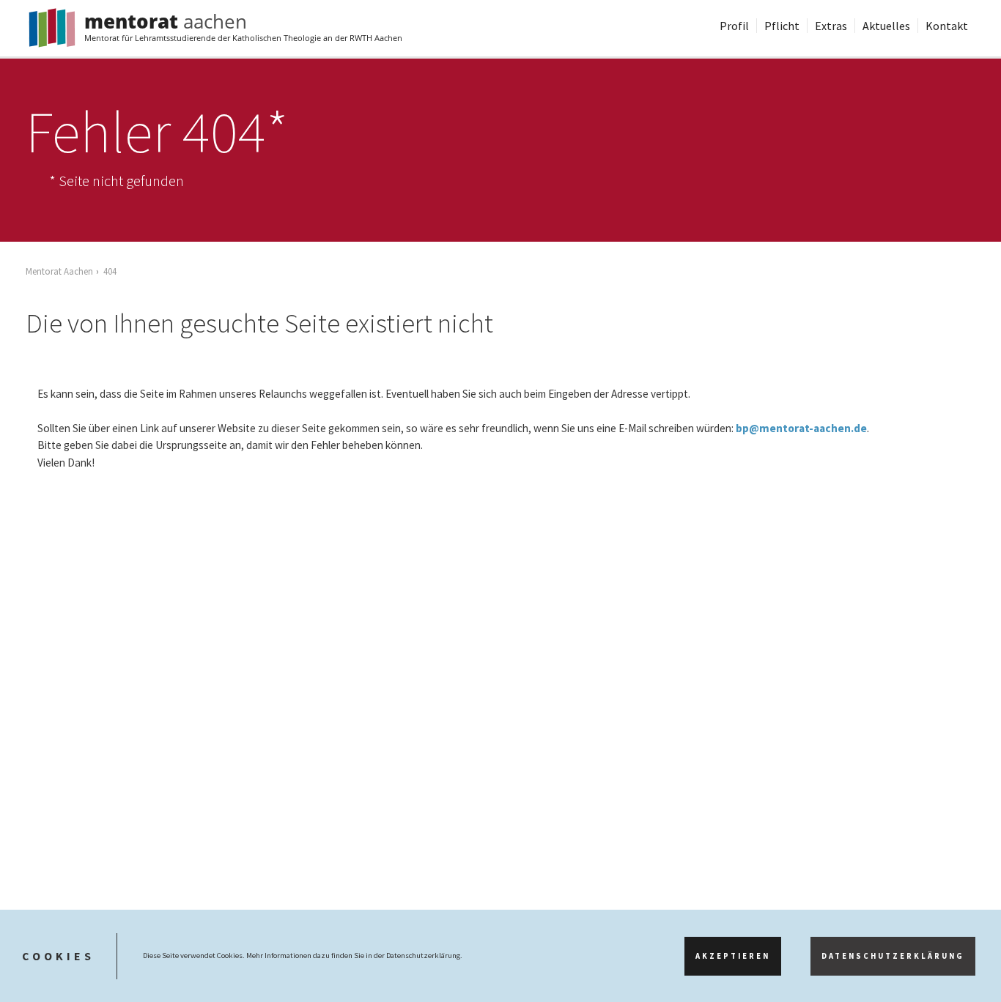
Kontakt (947, 25)
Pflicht (781, 25)
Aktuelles (886, 25)
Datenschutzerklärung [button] (892, 956)
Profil (734, 25)
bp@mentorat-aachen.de (801, 428)
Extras (831, 25)
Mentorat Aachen (59, 271)
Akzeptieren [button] (732, 956)
